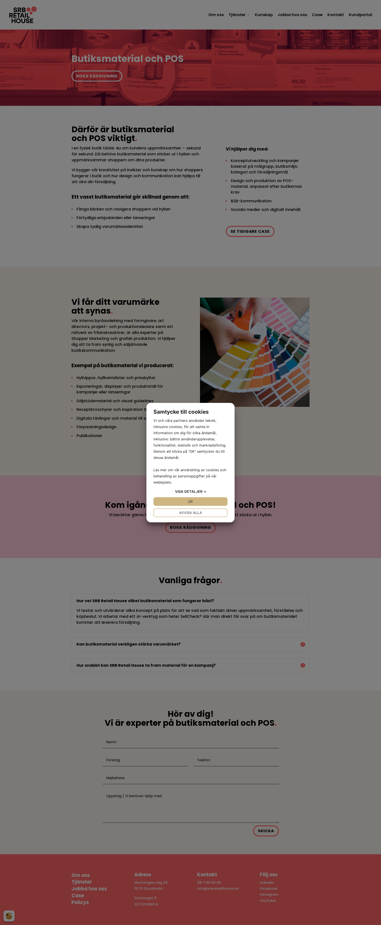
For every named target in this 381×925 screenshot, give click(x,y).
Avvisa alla (190, 512)
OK (190, 501)
